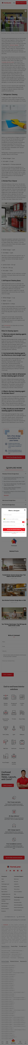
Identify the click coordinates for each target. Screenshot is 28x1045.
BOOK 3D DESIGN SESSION (14, 529)
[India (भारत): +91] (4, 519)
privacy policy (20, 532)
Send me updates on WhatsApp (9, 521)
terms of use (14, 533)
